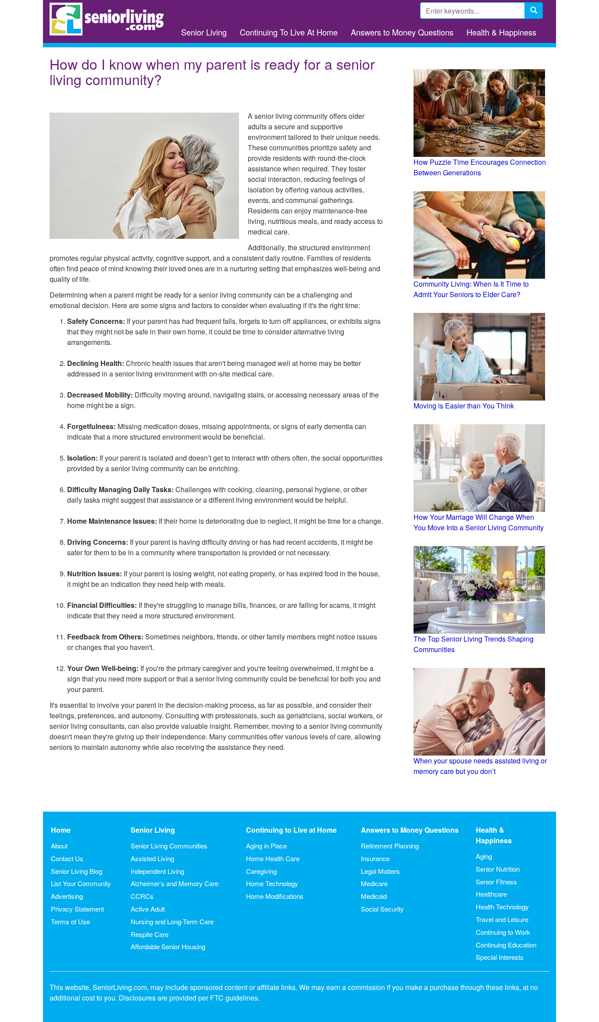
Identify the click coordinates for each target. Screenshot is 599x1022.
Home (61, 830)
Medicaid (374, 896)
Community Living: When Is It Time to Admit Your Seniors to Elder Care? (471, 289)
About (59, 845)
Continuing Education (506, 944)
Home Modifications (274, 896)
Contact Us (67, 858)
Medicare (374, 883)
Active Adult (148, 908)
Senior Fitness (496, 881)
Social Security (382, 908)
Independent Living (157, 871)
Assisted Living (152, 858)
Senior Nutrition (498, 868)
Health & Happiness (501, 32)
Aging (484, 856)
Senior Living (204, 32)
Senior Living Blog (76, 871)
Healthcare (491, 893)
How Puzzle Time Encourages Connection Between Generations (480, 167)
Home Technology (272, 883)
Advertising (67, 896)
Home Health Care (273, 858)
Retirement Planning (390, 845)
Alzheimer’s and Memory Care (174, 883)
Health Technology (502, 906)
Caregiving (261, 871)
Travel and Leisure (502, 919)
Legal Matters (380, 871)
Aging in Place (266, 845)
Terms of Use (70, 921)
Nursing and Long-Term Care (172, 921)
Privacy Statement (77, 908)
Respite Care (149, 934)
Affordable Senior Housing (168, 946)
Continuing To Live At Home (289, 32)
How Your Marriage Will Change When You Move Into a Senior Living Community (479, 522)
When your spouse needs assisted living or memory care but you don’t (480, 766)
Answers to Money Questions (402, 32)
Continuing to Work (503, 932)
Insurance (375, 858)
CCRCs (142, 896)
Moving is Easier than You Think (464, 406)
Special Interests (500, 957)
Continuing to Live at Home (291, 830)
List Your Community (81, 883)
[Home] (110, 19)
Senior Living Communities (169, 845)
